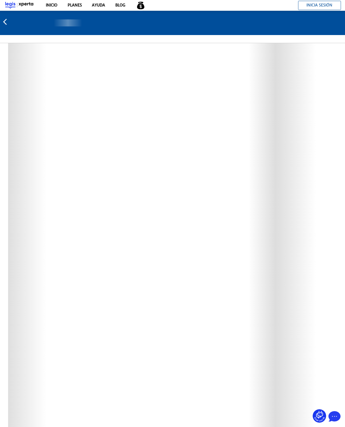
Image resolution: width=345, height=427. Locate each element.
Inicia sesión (319, 5)
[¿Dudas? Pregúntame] (319, 416)
